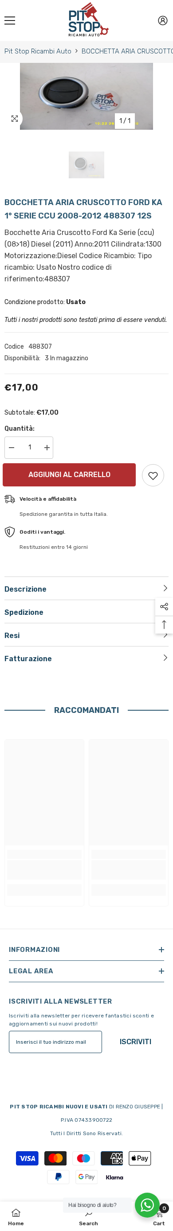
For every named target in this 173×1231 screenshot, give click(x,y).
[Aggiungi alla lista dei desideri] (153, 475)
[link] (44, 870)
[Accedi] (163, 20)
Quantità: (19, 428)
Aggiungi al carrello (70, 474)
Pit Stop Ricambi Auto (37, 51)
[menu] (9, 20)
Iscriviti (135, 1041)
